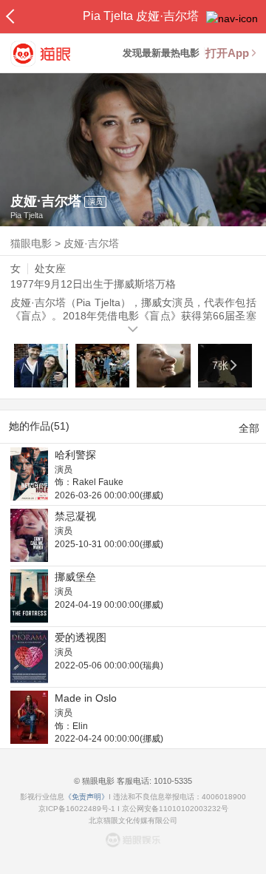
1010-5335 (171, 780)
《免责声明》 (86, 797)
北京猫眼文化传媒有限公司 (133, 820)
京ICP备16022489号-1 (76, 808)
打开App (227, 53)
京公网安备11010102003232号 (175, 808)
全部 (249, 428)
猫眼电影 (31, 243)
